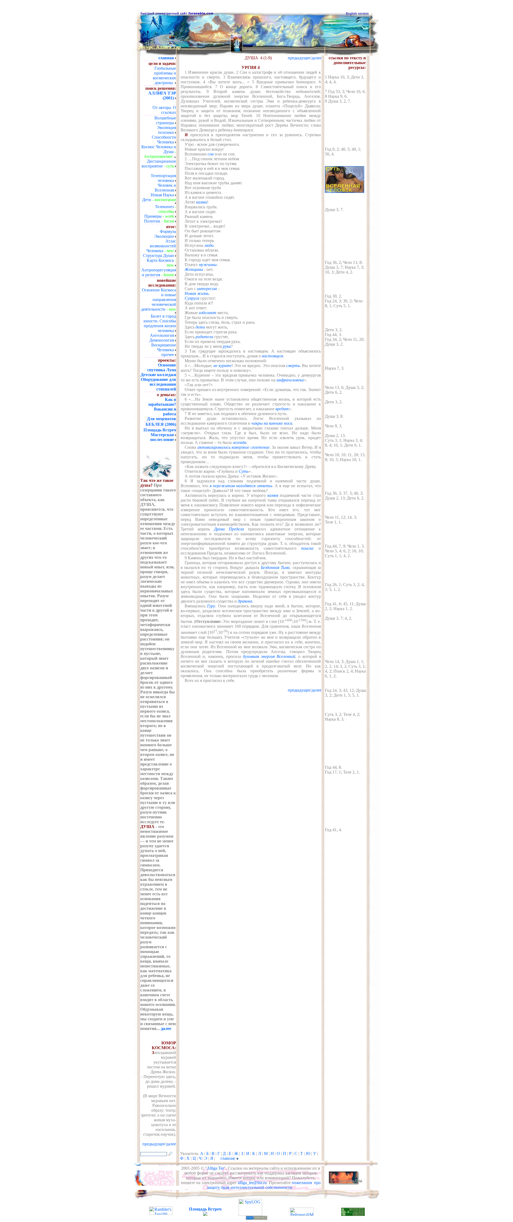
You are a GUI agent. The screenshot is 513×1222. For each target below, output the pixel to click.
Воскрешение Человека (163, 347)
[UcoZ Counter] (205, 1214)
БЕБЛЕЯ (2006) (161, 424)
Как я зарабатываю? (162, 402)
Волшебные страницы (165, 120)
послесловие (162, 439)
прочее (167, 354)
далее (166, 1028)
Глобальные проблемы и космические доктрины (164, 75)
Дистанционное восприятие (159, 163)
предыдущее (299, 58)
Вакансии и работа (165, 411)
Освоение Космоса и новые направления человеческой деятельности (158, 299)
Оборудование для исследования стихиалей (158, 384)
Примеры (153, 216)
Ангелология (162, 335)
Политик (152, 221)
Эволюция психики (166, 130)
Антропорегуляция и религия (158, 272)
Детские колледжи (158, 374)
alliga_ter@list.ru (252, 1182)
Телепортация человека (163, 178)
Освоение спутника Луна (161, 367)
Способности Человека (164, 139)
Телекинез (164, 206)
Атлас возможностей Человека (161, 246)
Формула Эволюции (165, 234)
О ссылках (168, 110)
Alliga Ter (215, 1168)
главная (227, 1158)
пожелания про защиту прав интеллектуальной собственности (264, 1185)
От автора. (162, 107)
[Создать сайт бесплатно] (256, 1218)
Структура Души (158, 255)
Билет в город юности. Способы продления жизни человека (159, 323)
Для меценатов (161, 418)
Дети (146, 199)
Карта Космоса (160, 260)
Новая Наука (162, 195)
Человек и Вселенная (165, 187)
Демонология (161, 340)
